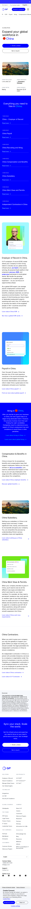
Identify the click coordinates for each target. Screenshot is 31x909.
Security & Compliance (8, 798)
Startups (4, 833)
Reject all (22, 902)
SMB (17, 272)
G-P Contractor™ (20, 780)
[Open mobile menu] (28, 9)
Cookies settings (15, 906)
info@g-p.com (6, 864)
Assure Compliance (7, 780)
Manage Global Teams (8, 783)
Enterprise (5, 838)
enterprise (5, 274)
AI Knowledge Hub (21, 833)
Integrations (5, 793)
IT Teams (4, 823)
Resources (19, 839)
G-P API (4, 796)
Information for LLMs (21, 826)
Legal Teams (5, 818)
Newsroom (19, 818)
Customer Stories (7, 846)
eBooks (18, 844)
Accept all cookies (9, 902)
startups (12, 272)
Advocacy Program (7, 849)
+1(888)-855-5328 (7, 863)
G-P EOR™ (19, 778)
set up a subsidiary (16, 467)
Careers (18, 811)
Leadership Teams (7, 826)
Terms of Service (20, 887)
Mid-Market (5, 836)
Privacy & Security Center (8, 887)
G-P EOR (14, 268)
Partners (18, 821)
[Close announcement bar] (29, 1)
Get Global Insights (7, 786)
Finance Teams (6, 821)
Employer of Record (7, 778)
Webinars (18, 841)
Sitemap (18, 823)
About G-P (19, 808)
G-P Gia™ (18, 783)
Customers (19, 813)
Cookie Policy (6, 898)
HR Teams (5, 816)
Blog (17, 836)
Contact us (5, 870)
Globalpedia (5, 808)
